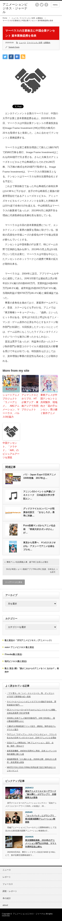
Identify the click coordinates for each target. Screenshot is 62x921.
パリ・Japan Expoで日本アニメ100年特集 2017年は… (39, 476)
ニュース (15, 18)
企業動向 (39, 18)
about (5, 905)
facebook (46, 5)
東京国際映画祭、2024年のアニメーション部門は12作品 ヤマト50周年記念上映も (40, 843)
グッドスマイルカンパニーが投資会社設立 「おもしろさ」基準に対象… (39, 512)
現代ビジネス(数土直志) (16, 661)
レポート (7, 877)
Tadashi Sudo (13, 47)
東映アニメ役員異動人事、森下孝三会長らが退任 (27, 562)
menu (55, 5)
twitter (42, 5)
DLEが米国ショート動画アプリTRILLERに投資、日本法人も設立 (30, 570)
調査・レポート (10, 891)
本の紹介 (7, 898)
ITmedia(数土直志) (13, 654)
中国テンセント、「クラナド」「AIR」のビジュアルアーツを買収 (11, 450)
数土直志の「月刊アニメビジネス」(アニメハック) (28, 640)
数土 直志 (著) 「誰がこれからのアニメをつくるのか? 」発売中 (32, 670)
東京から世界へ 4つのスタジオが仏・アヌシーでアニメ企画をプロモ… (39, 546)
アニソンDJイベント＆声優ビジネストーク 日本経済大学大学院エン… (39, 495)
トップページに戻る (13, 582)
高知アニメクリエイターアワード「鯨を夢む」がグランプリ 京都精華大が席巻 (40, 794)
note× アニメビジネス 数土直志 (19, 647)
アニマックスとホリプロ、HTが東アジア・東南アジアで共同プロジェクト (30, 402)
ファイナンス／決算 (27, 18)
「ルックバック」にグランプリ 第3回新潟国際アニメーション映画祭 (40, 818)
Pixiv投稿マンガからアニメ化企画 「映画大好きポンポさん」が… (39, 529)
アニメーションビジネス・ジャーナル (15, 8)
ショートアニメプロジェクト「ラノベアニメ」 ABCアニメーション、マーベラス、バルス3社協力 (11, 406)
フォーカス (8, 884)
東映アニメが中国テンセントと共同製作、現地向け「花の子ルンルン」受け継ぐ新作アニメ (48, 404)
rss (37, 5)
